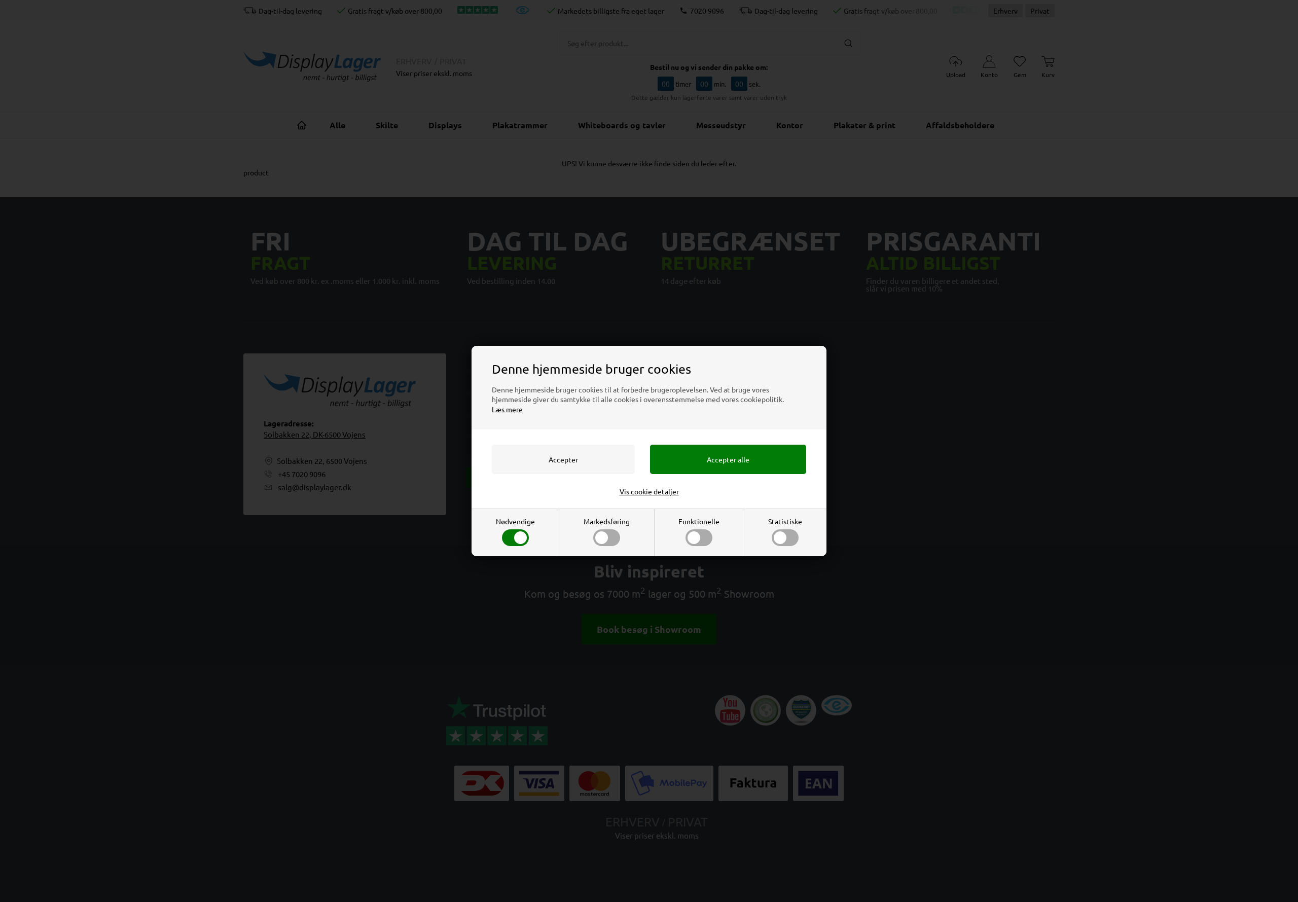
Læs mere (507, 409)
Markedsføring (607, 521)
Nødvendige (515, 521)
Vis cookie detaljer (649, 491)
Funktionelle (698, 521)
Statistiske (785, 521)
